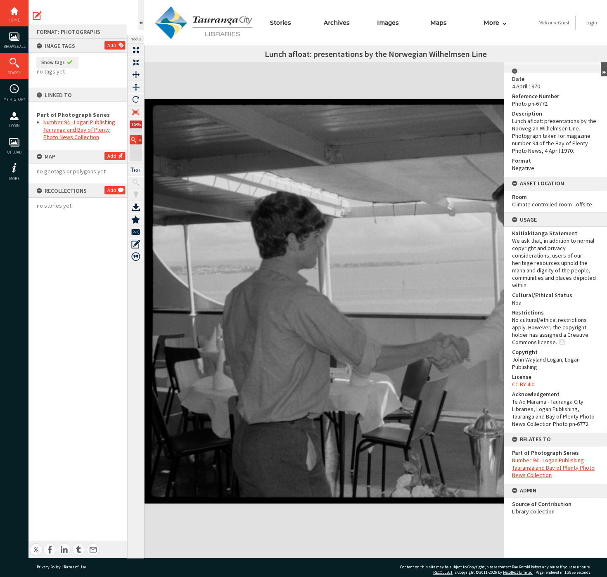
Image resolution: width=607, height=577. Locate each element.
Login (14, 125)
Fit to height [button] (136, 87)
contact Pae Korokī (514, 567)
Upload (14, 152)
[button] (136, 139)
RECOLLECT (443, 572)
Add (111, 45)
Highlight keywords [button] (136, 195)
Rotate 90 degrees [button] (136, 99)
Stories (280, 22)
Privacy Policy (49, 567)
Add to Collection (136, 219)
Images (388, 22)
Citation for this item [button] (136, 257)
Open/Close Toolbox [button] (141, 15)
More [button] (14, 178)
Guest (563, 22)
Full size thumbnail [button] (136, 50)
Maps (438, 22)
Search (14, 73)
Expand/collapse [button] (604, 69)
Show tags (53, 62)
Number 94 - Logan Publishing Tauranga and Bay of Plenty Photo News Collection (79, 129)
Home (14, 20)
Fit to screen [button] (136, 62)
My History (14, 99)
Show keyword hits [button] (136, 182)
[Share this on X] (36, 545)
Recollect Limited (518, 572)
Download (136, 207)
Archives (337, 22)
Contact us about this (136, 232)
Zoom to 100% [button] (136, 112)
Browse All (14, 46)
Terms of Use (75, 567)
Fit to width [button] (136, 75)
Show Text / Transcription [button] (136, 170)
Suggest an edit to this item (37, 15)
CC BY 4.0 (523, 384)
